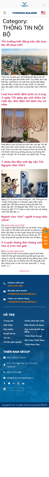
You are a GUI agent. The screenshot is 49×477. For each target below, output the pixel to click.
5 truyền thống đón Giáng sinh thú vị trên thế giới (21, 244)
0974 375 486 (15, 285)
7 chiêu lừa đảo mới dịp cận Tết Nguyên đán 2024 (22, 163)
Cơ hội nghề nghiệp (12, 342)
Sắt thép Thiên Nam (34, 340)
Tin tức (6, 337)
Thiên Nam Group (33, 336)
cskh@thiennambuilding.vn (22, 301)
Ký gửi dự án (9, 333)
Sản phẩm (8, 329)
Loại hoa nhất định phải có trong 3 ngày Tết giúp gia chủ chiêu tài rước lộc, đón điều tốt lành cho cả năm (23, 99)
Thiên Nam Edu (31, 344)
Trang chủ (8, 321)
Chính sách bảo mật (34, 321)
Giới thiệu (8, 325)
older (20, 271)
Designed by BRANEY (39, 405)
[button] (4, 12)
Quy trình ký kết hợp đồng (34, 330)
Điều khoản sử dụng (34, 325)
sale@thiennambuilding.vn (22, 293)
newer (28, 271)
